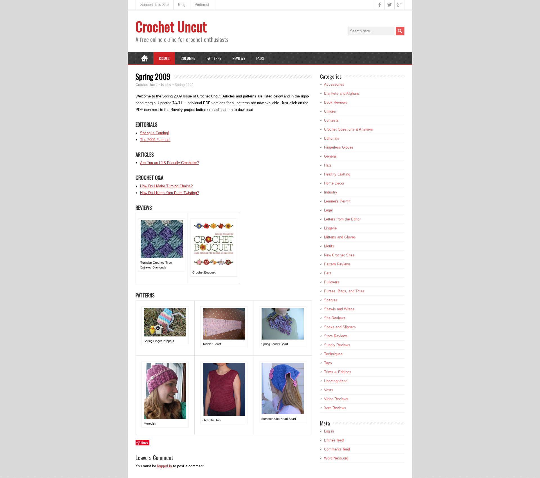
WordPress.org (336, 458)
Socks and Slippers (340, 327)
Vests (328, 390)
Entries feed (334, 440)
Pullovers (331, 282)
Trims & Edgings (337, 372)
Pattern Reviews (337, 264)
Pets (328, 273)
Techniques (333, 354)
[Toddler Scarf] (224, 338)
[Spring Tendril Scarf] (283, 338)
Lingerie (330, 228)
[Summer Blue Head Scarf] (283, 413)
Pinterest (202, 5)
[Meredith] (165, 418)
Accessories (334, 84)
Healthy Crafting (337, 174)
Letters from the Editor (342, 219)
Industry (330, 192)
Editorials (331, 138)
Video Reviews (336, 399)
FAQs (260, 58)
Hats (328, 165)
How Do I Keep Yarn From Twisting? (169, 193)
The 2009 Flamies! (155, 140)
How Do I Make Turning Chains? (166, 186)
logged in (164, 466)
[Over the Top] (224, 414)
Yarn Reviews (335, 408)
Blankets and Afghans (342, 93)
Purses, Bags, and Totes (344, 291)
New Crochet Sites (339, 255)
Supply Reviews (337, 345)
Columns (188, 58)
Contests (331, 120)
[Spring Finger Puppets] (165, 335)
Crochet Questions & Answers (348, 129)
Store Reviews (336, 336)
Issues (164, 58)
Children (330, 111)
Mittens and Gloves (340, 237)
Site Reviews (334, 318)
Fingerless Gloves (339, 147)
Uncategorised (335, 381)
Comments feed (337, 449)
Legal (328, 210)
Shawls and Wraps (339, 309)
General (330, 156)
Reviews (238, 58)
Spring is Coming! (154, 133)
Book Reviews (335, 102)
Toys (328, 363)
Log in (329, 431)
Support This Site (154, 5)
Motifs (329, 246)
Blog (181, 5)
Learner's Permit (337, 201)
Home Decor (334, 183)
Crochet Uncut (171, 26)
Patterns (213, 58)
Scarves (331, 300)
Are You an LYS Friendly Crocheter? (169, 163)
